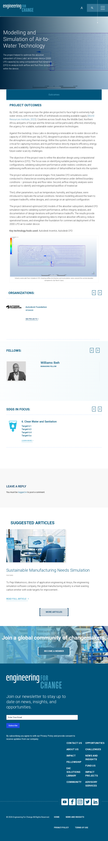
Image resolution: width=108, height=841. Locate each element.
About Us (73, 749)
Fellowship (74, 762)
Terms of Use (81, 828)
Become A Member (54, 651)
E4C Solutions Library (73, 772)
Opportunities (93, 743)
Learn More (27, 441)
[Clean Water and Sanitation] (12, 426)
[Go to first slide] (98, 350)
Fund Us (90, 765)
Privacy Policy (61, 828)
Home (56, 817)
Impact (71, 755)
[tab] (52, 340)
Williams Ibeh (50, 363)
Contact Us (74, 743)
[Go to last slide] (94, 292)
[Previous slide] (92, 350)
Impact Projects (91, 774)
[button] (102, 8)
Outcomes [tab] (54, 94)
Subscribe (13, 725)
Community (74, 782)
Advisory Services (91, 784)
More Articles (54, 612)
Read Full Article (16, 599)
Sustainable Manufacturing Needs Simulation (48, 570)
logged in (22, 492)
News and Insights (91, 757)
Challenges (93, 749)
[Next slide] (100, 292)
